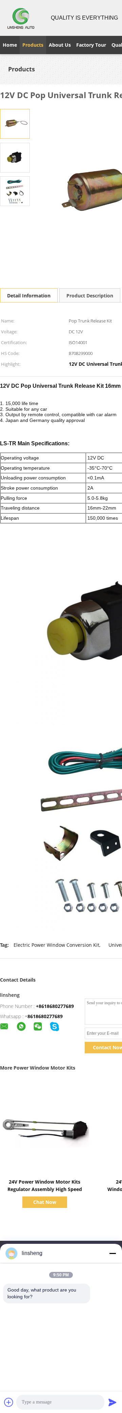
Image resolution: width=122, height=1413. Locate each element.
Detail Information (28, 295)
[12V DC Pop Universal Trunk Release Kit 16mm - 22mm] (14, 123)
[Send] (112, 1402)
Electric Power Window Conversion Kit (56, 945)
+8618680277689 (55, 1006)
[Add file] (9, 1402)
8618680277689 (45, 1016)
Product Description (89, 295)
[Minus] (112, 1253)
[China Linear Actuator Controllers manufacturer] (21, 18)
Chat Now (44, 1202)
